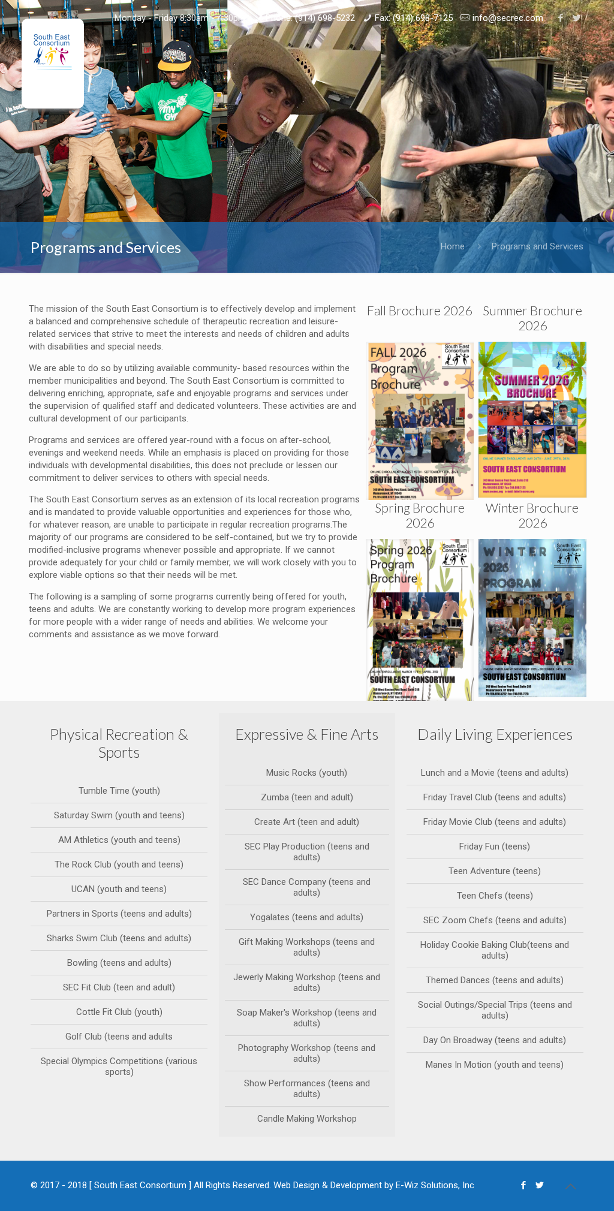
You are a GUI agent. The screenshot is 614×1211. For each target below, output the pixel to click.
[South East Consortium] (53, 64)
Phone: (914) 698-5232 (310, 18)
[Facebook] (561, 18)
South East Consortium (140, 1185)
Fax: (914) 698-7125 (414, 18)
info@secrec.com (507, 18)
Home (453, 246)
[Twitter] (577, 18)
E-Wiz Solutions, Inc (435, 1185)
